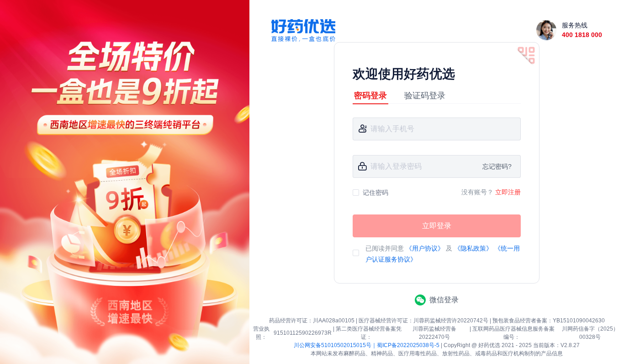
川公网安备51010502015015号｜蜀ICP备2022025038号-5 (366, 345)
